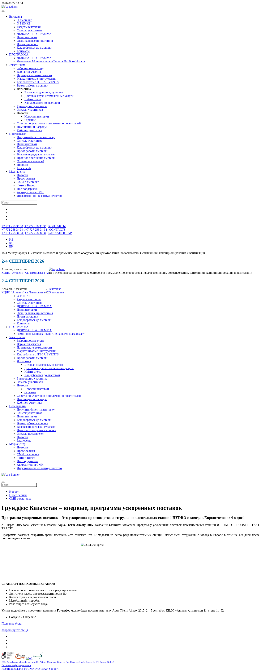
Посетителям (17, 133)
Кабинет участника (29, 130)
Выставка (15, 16)
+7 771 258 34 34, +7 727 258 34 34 (24, 226)
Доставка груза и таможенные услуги (49, 95)
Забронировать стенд (30, 68)
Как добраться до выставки (34, 47)
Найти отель (32, 99)
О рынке (30, 120)
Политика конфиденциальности (16, 665)
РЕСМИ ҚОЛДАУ (36, 668)
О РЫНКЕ (24, 23)
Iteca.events (24, 168)
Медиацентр (17, 171)
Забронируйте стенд (15, 630)
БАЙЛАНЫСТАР (60, 233)
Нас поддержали (27, 188)
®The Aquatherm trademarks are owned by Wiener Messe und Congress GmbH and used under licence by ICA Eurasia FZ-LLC (58, 662)
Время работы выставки (32, 85)
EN (11, 246)
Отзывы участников (30, 109)
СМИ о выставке (28, 182)
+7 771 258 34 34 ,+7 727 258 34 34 (24, 233)
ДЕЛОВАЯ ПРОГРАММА (34, 33)
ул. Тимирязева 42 (37, 272)
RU (11, 243)
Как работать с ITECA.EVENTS (38, 82)
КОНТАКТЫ (57, 226)
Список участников (29, 30)
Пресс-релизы (26, 178)
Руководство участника (32, 106)
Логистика (24, 361)
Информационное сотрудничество (39, 195)
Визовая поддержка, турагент (43, 92)
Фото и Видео (26, 185)
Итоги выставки (27, 44)
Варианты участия (29, 71)
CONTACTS (57, 229)
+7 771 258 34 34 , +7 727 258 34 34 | (25, 229)
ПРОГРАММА (18, 54)
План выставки (27, 37)
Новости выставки (36, 116)
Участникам (17, 64)
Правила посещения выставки (36, 157)
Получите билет (12, 623)
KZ (11, 239)
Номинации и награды (32, 126)
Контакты (23, 51)
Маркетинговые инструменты (36, 78)
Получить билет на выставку (36, 137)
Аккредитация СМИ (30, 192)
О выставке (24, 20)
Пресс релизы (18, 495)
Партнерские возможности (34, 75)
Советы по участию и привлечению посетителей (49, 123)
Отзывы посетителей (30, 161)
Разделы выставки (29, 27)
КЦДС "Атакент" (13, 272)
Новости (22, 164)
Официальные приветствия (35, 40)
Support (53, 668)
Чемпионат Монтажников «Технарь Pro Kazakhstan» (51, 61)
